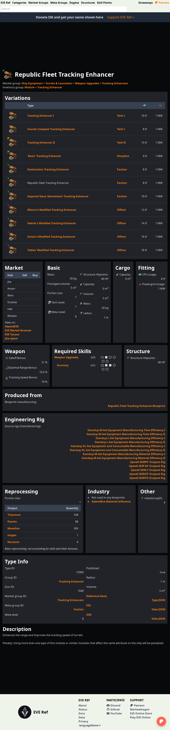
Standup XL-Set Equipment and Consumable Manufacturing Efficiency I (118, 446)
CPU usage (149, 274)
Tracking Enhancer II (41, 142)
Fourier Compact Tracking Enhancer (51, 129)
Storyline (123, 156)
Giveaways (145, 2)
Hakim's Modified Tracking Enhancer (51, 223)
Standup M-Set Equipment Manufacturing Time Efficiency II (125, 434)
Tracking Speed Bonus (23, 377)
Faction (122, 169)
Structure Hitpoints (95, 274)
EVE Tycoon (12, 334)
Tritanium (14, 515)
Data (82, 717)
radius (87, 313)
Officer (121, 210)
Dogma (74, 2)
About (83, 705)
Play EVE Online (140, 717)
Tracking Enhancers (115, 83)
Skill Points (104, 2)
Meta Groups (58, 2)
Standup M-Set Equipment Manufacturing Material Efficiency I (124, 454)
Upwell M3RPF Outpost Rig (147, 462)
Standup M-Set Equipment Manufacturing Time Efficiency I (126, 430)
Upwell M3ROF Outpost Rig (147, 474)
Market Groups (38, 2)
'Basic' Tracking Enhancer (44, 156)
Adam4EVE (12, 326)
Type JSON (158, 600)
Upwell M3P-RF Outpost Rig (147, 466)
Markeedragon (140, 709)
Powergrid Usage (153, 284)
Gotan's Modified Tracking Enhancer (51, 236)
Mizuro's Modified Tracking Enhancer (51, 210)
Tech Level (57, 302)
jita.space (11, 338)
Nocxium (13, 542)
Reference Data (96, 596)
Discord (115, 705)
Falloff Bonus (17, 358)
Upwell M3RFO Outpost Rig (147, 478)
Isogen (11, 535)
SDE (88, 614)
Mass (86, 303)
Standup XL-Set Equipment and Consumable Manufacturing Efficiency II (117, 450)
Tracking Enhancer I (40, 115)
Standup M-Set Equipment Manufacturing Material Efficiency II (123, 458)
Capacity (88, 284)
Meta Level (58, 312)
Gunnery (63, 365)
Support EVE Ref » (120, 17)
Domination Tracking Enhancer (48, 169)
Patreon (163, 2)
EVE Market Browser (18, 330)
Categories (19, 2)
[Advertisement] (85, 45)
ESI (88, 605)
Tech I (121, 115)
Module (30, 87)
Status (83, 709)
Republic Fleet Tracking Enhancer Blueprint (136, 406)
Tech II (121, 142)
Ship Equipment (32, 83)
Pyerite (12, 521)
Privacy (83, 721)
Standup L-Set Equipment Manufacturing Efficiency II (130, 442)
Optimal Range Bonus (22, 367)
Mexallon (13, 528)
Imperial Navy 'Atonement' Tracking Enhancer (57, 196)
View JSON (158, 609)
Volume (88, 294)
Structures (88, 2)
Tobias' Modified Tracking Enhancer (50, 250)
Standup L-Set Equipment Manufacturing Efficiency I (130, 438)
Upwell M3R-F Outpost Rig (148, 470)
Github (115, 709)
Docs (82, 713)
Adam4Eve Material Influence (111, 501)
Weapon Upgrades (87, 83)
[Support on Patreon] (161, 721)
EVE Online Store (141, 713)
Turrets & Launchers (58, 83)
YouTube (116, 713)
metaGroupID (153, 498)
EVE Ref (5, 2)
